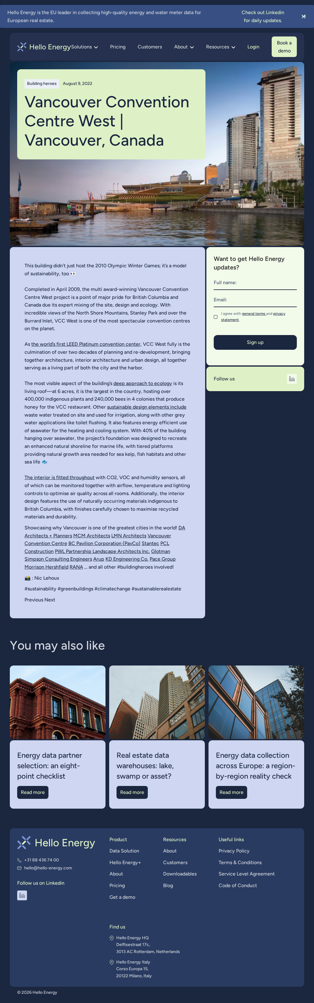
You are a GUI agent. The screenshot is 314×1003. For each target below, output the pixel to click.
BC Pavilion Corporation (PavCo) (104, 543)
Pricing (117, 47)
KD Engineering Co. (126, 559)
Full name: (225, 282)
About (116, 874)
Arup (98, 559)
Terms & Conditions (240, 862)
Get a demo (122, 897)
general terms (254, 313)
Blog (168, 885)
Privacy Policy (234, 851)
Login (253, 47)
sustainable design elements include (146, 407)
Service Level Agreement (247, 874)
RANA (76, 567)
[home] (44, 47)
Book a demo (284, 47)
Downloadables (180, 874)
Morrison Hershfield (46, 567)
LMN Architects (128, 536)
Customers (150, 47)
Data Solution (124, 851)
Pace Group (163, 559)
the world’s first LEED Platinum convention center (85, 344)
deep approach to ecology (142, 383)
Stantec (150, 543)
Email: (220, 300)
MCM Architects (91, 536)
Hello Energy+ (125, 862)
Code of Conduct (238, 885)
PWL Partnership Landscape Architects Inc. (102, 551)
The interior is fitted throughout (59, 477)
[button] (84, 46)
